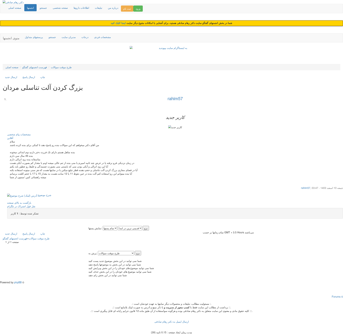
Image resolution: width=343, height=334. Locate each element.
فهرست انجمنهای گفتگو (34, 67)
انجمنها (30, 7)
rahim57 (175, 98)
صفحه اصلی (14, 7)
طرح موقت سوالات (61, 67)
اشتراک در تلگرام (16, 206)
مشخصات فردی (102, 37)
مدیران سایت (69, 37)
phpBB (18, 282)
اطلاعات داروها (81, 7)
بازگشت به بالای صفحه (19, 202)
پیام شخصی (13, 134)
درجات (84, 37)
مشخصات (25, 134)
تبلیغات (98, 7)
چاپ (42, 77)
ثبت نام (127, 8)
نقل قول (30, 206)
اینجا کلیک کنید (118, 23)
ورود (138, 8)
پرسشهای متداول (34, 37)
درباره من (113, 7)
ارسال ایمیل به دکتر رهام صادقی (171, 321)
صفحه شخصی (60, 7)
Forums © (337, 296)
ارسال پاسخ (29, 77)
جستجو (43, 7)
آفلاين (10, 138)
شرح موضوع (44, 195)
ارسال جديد (11, 77)
